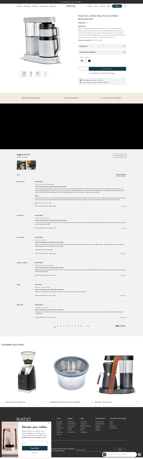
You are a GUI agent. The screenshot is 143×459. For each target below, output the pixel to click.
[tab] (121, 175)
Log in (96, 6)
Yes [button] (47, 206)
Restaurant (113, 426)
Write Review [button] (119, 156)
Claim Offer (35, 448)
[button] (21, 165)
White (85, 60)
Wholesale (98, 426)
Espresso (53, 6)
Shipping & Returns (86, 426)
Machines (27, 6)
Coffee (58, 430)
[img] (102, 23)
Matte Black (89, 60)
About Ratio (71, 422)
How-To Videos (72, 424)
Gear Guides (71, 426)
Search (89, 6)
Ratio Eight (59, 422)
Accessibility (84, 432)
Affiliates (97, 428)
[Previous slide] (18, 74)
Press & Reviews (99, 424)
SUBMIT (120, 450)
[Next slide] (63, 74)
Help (108, 6)
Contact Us (83, 424)
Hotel (111, 424)
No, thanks (35, 453)
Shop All (19, 6)
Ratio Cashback (99, 422)
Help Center (84, 422)
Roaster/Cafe (113, 428)
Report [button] (50, 206)
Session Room (71, 432)
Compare (70, 428)
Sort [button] (18, 175)
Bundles (35, 6)
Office (111, 422)
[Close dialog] (49, 423)
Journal (102, 6)
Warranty (83, 428)
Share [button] (54, 206)
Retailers (97, 430)
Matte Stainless (81, 60)
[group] (25, 154)
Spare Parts (60, 432)
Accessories (44, 6)
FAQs (82, 430)
